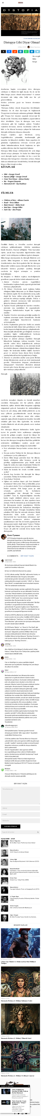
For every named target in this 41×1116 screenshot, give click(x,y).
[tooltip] (3, 51)
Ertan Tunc (13, 878)
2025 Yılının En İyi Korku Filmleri (19, 852)
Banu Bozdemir (15, 868)
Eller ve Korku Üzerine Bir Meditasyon (21, 907)
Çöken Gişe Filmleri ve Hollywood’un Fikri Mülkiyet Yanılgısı (18, 962)
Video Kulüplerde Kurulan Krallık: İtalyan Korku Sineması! (20, 1091)
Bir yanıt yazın (27, 556)
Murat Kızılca (14, 850)
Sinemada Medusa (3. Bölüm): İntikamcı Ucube (16, 1001)
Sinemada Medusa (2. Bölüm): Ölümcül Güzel (16, 1038)
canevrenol (8, 560)
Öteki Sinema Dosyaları (32, 38)
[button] (38, 832)
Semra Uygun (14, 905)
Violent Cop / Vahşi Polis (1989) (19, 880)
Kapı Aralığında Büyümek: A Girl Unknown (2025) (24, 861)
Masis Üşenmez (35, 47)
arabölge (8, 644)
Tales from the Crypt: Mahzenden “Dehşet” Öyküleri (19, 1102)
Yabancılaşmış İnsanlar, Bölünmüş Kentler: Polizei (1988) (24, 899)
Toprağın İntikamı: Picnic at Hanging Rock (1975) (24, 889)
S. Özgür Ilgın (14, 896)
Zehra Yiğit (13, 859)
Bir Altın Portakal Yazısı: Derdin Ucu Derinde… (23, 917)
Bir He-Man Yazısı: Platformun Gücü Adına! (22, 843)
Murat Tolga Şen (15, 841)
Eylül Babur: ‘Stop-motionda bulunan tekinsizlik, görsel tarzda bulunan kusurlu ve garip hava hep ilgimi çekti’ (24, 872)
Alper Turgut (14, 915)
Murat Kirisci (14, 887)
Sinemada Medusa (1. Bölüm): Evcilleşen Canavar (17, 1076)
